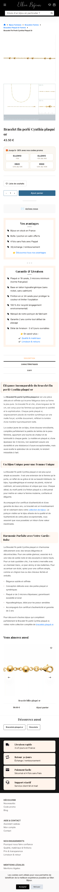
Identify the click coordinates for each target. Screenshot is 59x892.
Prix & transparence (13, 851)
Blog (6, 810)
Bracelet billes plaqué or (29, 700)
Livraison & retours (31, 341)
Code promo (10, 806)
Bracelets (33, 727)
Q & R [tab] (29, 370)
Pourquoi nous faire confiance (18, 844)
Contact (7, 830)
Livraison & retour (12, 854)
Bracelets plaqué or (14, 727)
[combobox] (27, 13)
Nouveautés (9, 803)
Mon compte (10, 827)
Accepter (23, 887)
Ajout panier (37, 193)
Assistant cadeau (12, 824)
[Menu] (5, 5)
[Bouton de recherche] (52, 13)
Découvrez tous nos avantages (31, 252)
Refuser (36, 887)
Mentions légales (12, 868)
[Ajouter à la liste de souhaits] (51, 648)
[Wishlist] (49, 5)
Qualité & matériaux (31, 338)
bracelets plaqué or (44, 624)
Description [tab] (29, 358)
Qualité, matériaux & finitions (17, 847)
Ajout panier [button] (42, 707)
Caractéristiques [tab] (29, 364)
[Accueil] (5, 25)
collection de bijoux (37, 510)
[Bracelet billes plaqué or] (29, 670)
